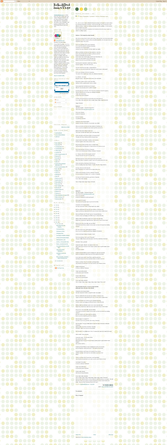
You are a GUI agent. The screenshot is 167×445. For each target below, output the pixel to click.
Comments (58, 102)
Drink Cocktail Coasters (60, 154)
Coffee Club (57, 150)
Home (94, 434)
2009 (56, 217)
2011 (56, 213)
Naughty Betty (58, 180)
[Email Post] (103, 384)
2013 (56, 209)
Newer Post (78, 434)
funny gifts (57, 168)
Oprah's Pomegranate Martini (62, 237)
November (59, 260)
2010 (56, 215)
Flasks (56, 159)
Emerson (57, 156)
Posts (57, 99)
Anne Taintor (58, 142)
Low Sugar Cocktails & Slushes (63, 235)
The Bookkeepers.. (60, 229)
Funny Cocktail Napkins (60, 166)
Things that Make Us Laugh (107, 386)
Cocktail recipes (58, 146)
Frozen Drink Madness (60, 134)
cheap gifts (57, 144)
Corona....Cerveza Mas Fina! (62, 241)
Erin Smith (57, 157)
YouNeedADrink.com (60, 40)
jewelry (56, 172)
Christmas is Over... (60, 231)
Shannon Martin (58, 189)
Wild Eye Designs (59, 197)
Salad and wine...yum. (61, 239)
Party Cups (57, 183)
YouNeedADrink (58, 132)
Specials (57, 191)
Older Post (111, 434)
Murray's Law (58, 178)
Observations (58, 181)
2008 (56, 219)
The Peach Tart (60, 268)
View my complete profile (59, 75)
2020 (56, 205)
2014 (56, 207)
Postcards (57, 187)
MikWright (57, 174)
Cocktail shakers (58, 148)
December (59, 223)
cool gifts (57, 152)
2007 (56, 222)
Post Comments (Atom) (86, 437)
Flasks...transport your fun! (62, 243)
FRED (56, 161)
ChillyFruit (57, 136)
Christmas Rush (59, 233)
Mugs (56, 176)
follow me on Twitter (65, 127)
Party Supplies (58, 185)
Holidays (57, 170)
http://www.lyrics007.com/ (88, 109)
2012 (56, 211)
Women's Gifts (58, 198)
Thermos (57, 193)
